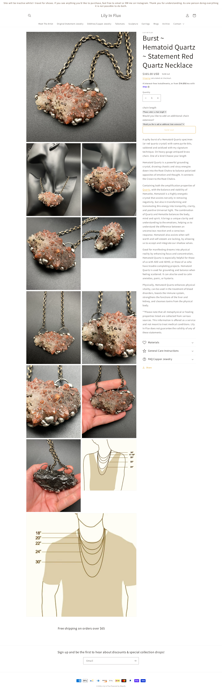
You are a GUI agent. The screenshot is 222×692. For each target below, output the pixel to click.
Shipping (146, 78)
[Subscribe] (135, 660)
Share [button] (149, 367)
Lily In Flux (106, 686)
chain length (149, 107)
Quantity (146, 92)
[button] (29, 15)
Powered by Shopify (118, 686)
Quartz (146, 189)
